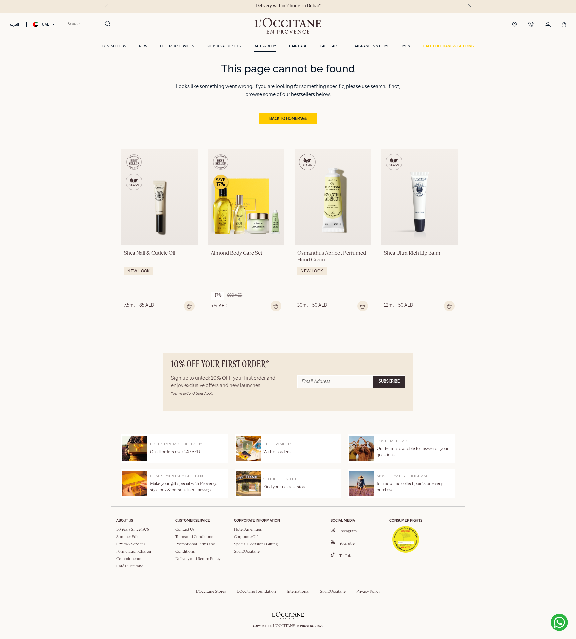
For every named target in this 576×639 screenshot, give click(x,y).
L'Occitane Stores (211, 592)
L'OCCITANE (284, 626)
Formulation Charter (133, 552)
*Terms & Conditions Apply (192, 393)
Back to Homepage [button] (288, 119)
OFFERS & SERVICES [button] (177, 46)
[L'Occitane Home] (288, 26)
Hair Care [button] (298, 46)
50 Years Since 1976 (132, 530)
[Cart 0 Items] (564, 25)
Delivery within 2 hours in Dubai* (288, 6)
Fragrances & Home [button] (371, 46)
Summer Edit (127, 537)
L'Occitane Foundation (256, 592)
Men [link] (406, 46)
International (298, 592)
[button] (448, 46)
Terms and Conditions (194, 537)
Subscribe (389, 382)
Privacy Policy (368, 592)
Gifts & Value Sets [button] (224, 46)
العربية (14, 24)
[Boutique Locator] (514, 25)
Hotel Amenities (248, 530)
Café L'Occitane (129, 566)
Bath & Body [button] (265, 46)
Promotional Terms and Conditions (195, 548)
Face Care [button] (329, 46)
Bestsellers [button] (114, 46)
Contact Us (184, 530)
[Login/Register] (548, 25)
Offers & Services (130, 544)
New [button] (143, 46)
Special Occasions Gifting (256, 544)
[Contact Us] (531, 25)
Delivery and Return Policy (198, 559)
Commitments (128, 559)
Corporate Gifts (247, 537)
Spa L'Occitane (247, 552)
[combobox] (86, 24)
